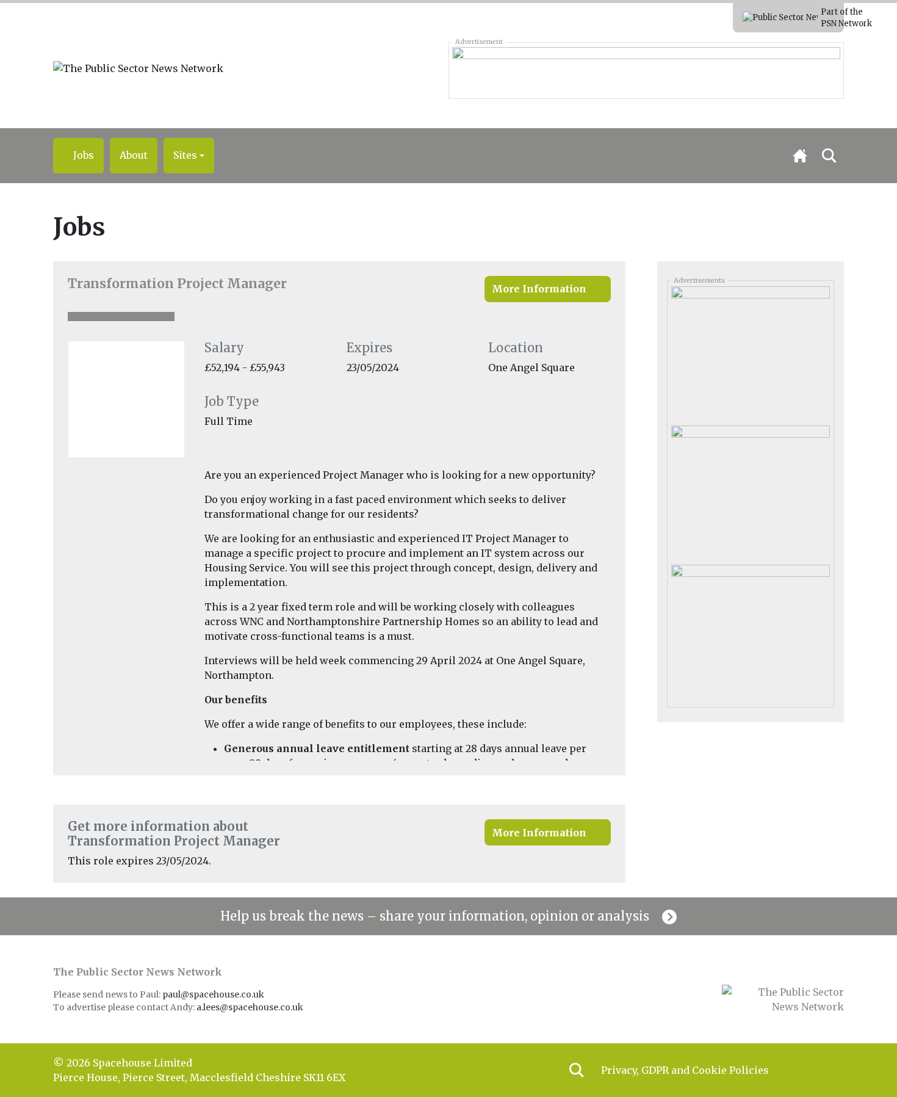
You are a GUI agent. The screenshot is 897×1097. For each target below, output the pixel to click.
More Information (539, 289)
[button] (189, 155)
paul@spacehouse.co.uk (214, 994)
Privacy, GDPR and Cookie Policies (685, 1070)
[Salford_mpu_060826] (750, 490)
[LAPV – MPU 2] (750, 351)
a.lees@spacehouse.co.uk (250, 1007)
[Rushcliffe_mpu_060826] (750, 630)
